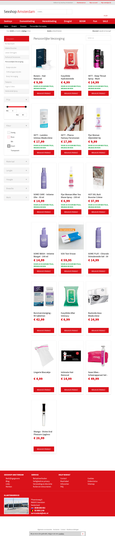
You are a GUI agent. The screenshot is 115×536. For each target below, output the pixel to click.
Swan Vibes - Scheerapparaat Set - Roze (98, 373)
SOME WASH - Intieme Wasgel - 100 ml (44, 255)
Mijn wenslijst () (106, 3)
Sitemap (91, 484)
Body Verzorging (12, 76)
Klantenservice (81, 3)
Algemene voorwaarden (45, 530)
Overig (13, 132)
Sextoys (8, 21)
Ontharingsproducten (13, 72)
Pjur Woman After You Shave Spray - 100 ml (71, 196)
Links (8, 484)
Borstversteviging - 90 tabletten (43, 314)
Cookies (91, 478)
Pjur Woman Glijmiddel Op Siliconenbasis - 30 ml (98, 136)
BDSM (82, 21)
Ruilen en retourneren (42, 486)
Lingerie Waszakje (42, 372)
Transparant (15, 150)
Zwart (13, 146)
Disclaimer (56, 530)
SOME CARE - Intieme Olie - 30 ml (44, 196)
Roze (12, 137)
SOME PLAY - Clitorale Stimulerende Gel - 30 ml (98, 255)
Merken (9, 486)
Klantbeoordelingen (73, 530)
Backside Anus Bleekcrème (95, 314)
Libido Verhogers (11, 53)
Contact (63, 478)
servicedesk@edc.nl (39, 513)
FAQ (61, 486)
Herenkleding (49, 21)
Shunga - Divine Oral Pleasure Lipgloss (43, 433)
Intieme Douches (10, 48)
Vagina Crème (10, 86)
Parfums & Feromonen (12, 57)
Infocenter (64, 484)
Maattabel (64, 481)
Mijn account (93, 3)
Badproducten (11, 67)
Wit (12, 141)
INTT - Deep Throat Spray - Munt (97, 77)
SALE (105, 21)
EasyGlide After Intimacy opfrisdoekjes (68, 314)
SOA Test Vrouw (68, 253)
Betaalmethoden (40, 478)
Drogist (68, 21)
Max (17, 115)
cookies (61, 534)
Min (7, 111)
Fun (95, 21)
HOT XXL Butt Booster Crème (95, 196)
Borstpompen (10, 44)
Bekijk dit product (44, 93)
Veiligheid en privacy (41, 481)
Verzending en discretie (42, 484)
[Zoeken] (69, 11)
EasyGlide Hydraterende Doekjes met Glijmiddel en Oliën (69, 77)
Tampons (8, 82)
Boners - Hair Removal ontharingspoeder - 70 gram (43, 77)
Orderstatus (92, 481)
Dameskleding (27, 21)
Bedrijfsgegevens (13, 478)
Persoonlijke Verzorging (14, 62)
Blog (7, 481)
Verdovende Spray (11, 91)
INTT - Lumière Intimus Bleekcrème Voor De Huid (43, 136)
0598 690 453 (39, 508)
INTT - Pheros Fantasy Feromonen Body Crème (70, 136)
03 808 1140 (39, 510)
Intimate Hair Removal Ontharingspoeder (69, 373)
